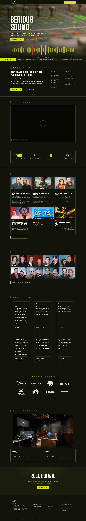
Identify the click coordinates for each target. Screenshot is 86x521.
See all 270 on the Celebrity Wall (23, 282)
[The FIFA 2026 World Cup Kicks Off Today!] (64, 213)
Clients (39, 2)
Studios (45, 2)
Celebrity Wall (50, 506)
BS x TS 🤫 (36, 223)
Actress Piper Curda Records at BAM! (63, 193)
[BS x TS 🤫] (43, 213)
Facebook (64, 510)
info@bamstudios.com (66, 504)
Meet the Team (35, 508)
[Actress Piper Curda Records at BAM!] (64, 183)
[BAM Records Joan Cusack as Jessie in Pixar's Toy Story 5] (21, 213)
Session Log (52, 2)
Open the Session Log (19, 237)
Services (26, 2)
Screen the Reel (17, 39)
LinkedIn (69, 508)
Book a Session (69, 2)
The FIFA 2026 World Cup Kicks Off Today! (64, 223)
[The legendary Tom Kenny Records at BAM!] (21, 183)
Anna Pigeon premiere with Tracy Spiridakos (42, 193)
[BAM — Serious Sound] (13, 2)
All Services (16, 89)
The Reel (32, 2)
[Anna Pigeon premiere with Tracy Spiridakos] (43, 183)
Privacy (74, 519)
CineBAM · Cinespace (36, 506)
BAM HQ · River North (36, 504)
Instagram (64, 508)
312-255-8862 (65, 506)
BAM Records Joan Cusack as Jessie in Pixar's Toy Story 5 (19, 223)
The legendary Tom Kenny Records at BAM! (21, 193)
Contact (59, 2)
